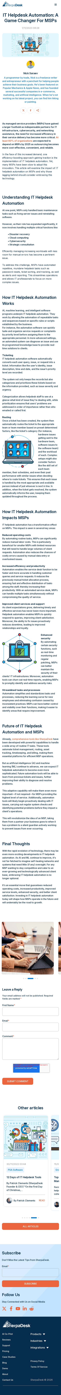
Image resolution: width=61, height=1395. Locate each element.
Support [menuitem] (6, 1345)
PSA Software (15, 1169)
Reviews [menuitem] (6, 1339)
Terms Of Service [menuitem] (39, 1367)
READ (42, 1200)
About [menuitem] (5, 1374)
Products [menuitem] (35, 1334)
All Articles (30, 1226)
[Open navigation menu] (55, 4)
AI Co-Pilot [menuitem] (7, 1334)
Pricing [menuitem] (5, 1351)
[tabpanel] (26, 1160)
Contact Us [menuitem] (7, 1380)
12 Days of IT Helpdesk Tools (24, 1177)
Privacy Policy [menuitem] (37, 1361)
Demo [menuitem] (5, 1368)
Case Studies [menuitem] (8, 1357)
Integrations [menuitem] (37, 1347)
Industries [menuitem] (36, 1340)
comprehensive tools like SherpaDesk (32, 739)
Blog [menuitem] (4, 1362)
